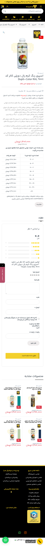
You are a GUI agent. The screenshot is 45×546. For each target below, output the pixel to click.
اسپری (39, 19)
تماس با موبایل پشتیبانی (34, 477)
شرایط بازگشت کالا (34, 499)
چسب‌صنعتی (14, 19)
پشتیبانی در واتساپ (11, 477)
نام (37, 297)
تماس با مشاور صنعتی (34, 484)
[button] (5, 540)
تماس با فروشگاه (33, 474)
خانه (42, 24)
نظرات (40, 218)
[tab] (40, 219)
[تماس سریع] (40, 541)
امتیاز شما (36, 272)
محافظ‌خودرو (6, 19)
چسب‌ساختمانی (22, 19)
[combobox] (25, 11)
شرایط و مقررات (34, 493)
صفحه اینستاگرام (11, 474)
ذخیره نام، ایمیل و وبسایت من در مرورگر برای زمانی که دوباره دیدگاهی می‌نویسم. (20, 319)
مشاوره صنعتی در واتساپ (11, 481)
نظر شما (36, 280)
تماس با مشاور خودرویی (34, 481)
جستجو (5, 11)
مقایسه (21, 91)
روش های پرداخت (34, 496)
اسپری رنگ (22, 24)
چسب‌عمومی (31, 19)
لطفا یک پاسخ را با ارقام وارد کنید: (34, 326)
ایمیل (37, 307)
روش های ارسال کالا (33, 503)
